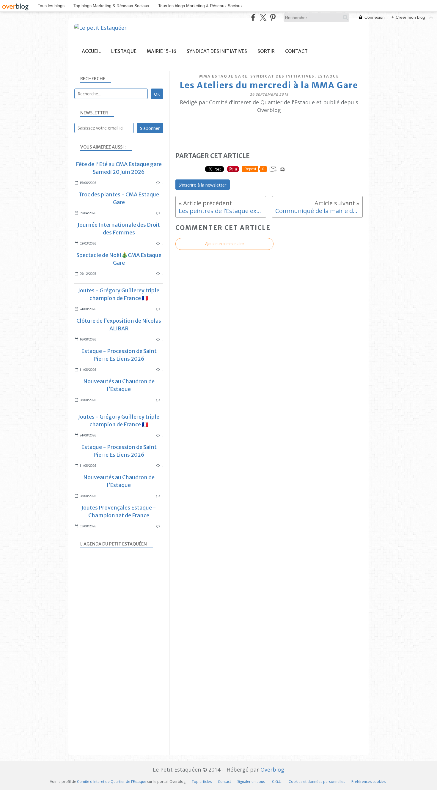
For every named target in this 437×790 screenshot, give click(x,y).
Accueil (91, 51)
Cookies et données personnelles (317, 781)
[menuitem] (91, 51)
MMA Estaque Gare (223, 76)
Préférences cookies (368, 781)
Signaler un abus (251, 781)
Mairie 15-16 (161, 51)
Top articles (202, 781)
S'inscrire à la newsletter (203, 185)
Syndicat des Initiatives (217, 51)
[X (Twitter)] (263, 17)
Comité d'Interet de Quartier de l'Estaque (111, 781)
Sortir (266, 51)
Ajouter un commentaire (224, 244)
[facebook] (253, 17)
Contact (296, 51)
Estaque (328, 76)
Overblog (272, 769)
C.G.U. (277, 781)
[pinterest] (272, 17)
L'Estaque (123, 51)
